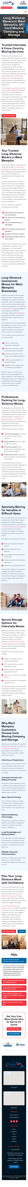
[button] (25, 11)
